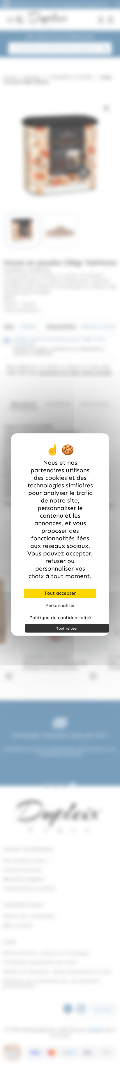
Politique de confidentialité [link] (60, 617)
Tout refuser (67, 628)
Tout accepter (60, 593)
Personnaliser (60, 605)
